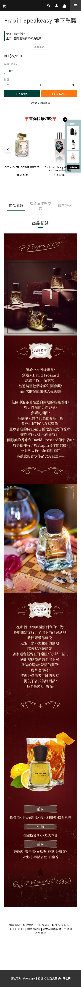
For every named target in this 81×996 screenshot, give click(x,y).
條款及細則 (29, 978)
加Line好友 (43, 925)
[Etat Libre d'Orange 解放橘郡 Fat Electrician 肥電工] (73, 157)
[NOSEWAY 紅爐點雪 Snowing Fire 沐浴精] (73, 144)
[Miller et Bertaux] (73, 132)
